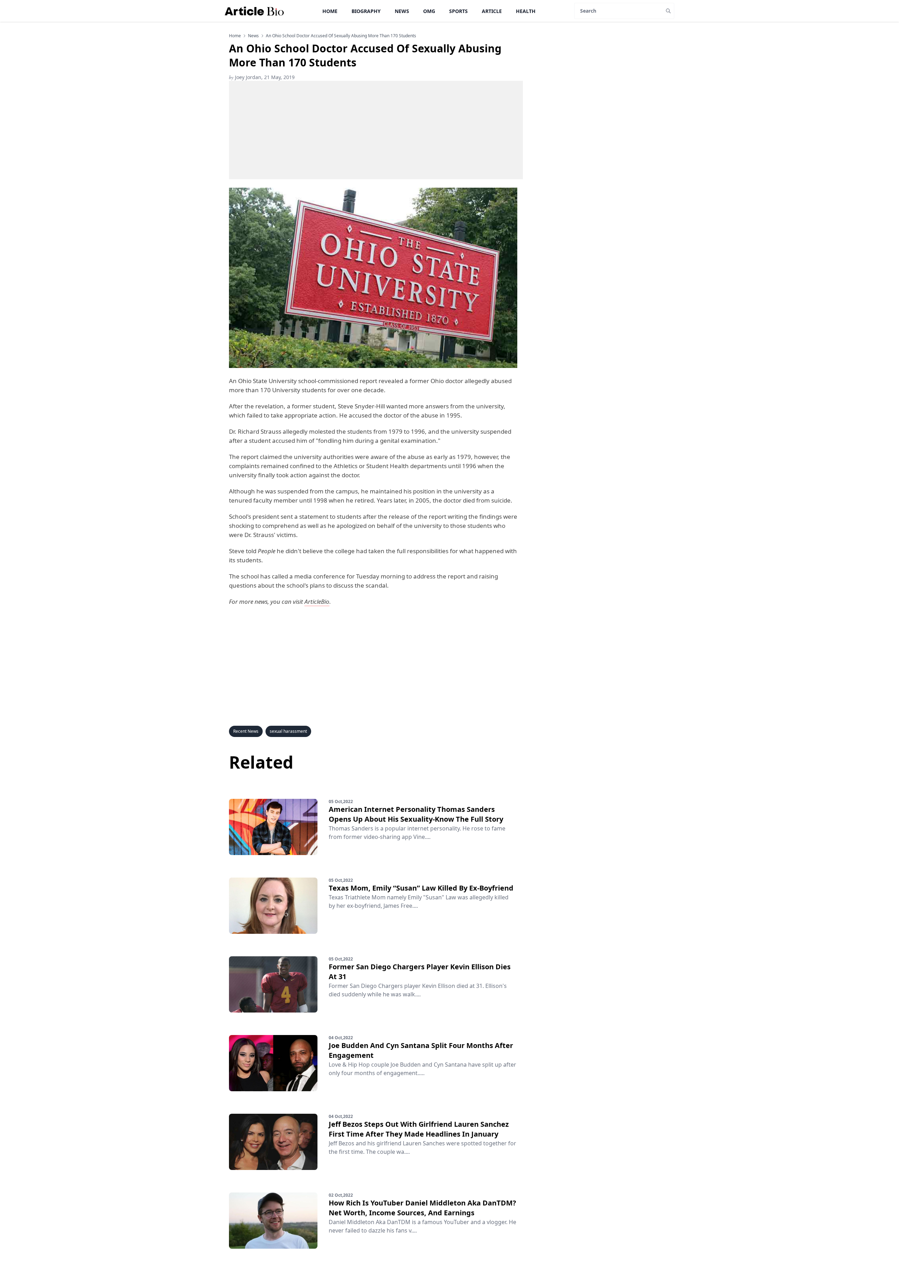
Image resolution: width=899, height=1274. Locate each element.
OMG (429, 11)
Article (492, 11)
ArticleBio (316, 601)
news (253, 36)
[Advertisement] (376, 130)
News (402, 11)
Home (329, 11)
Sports (458, 11)
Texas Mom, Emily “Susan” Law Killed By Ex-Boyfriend (421, 888)
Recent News (245, 731)
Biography (366, 11)
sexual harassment (288, 731)
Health (526, 11)
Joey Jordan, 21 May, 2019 (262, 77)
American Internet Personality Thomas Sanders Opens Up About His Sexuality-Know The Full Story (416, 814)
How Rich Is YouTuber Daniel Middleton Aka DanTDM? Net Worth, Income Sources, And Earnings (422, 1207)
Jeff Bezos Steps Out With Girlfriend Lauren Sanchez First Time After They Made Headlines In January (419, 1129)
